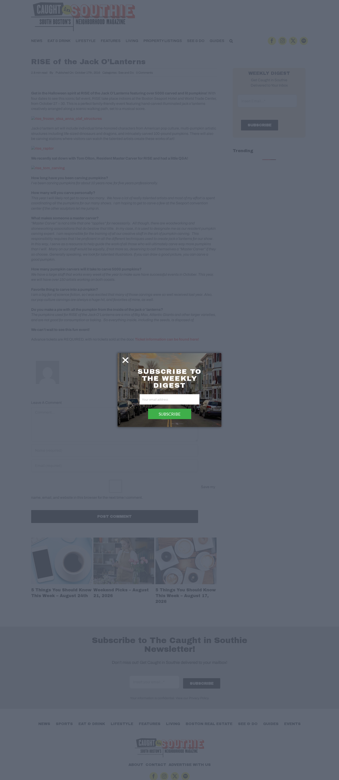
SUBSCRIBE (170, 414)
